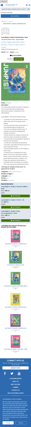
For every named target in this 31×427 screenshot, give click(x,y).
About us (15, 381)
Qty (8, 59)
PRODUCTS (4, 21)
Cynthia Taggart (6, 42)
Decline (21, 423)
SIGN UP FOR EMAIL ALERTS (16, 393)
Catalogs (3, 1)
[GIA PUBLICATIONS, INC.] (2, 5)
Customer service (15, 378)
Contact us (15, 390)
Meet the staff (15, 384)
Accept (8, 423)
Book (11, 21)
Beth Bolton (16, 42)
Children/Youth (11, 171)
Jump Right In (8, 103)
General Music (10, 180)
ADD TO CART (19, 59)
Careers (15, 387)
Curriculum (18, 171)
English (9, 176)
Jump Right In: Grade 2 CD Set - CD (12, 200)
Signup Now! (15, 368)
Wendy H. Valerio (13, 45)
